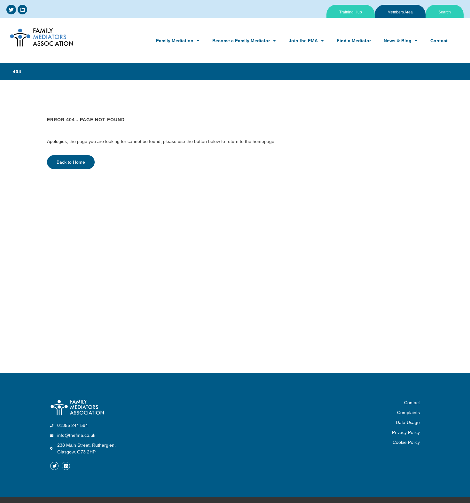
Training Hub (350, 12)
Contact (439, 40)
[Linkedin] (22, 9)
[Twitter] (11, 9)
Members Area (400, 12)
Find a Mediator (354, 40)
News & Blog (397, 40)
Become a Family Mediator (241, 40)
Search (444, 12)
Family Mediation (174, 40)
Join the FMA (303, 40)
